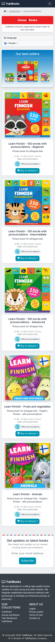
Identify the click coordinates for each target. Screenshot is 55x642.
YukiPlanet (7, 621)
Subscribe (27, 560)
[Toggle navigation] (49, 3)
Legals (32, 608)
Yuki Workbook (9, 618)
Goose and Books (10, 615)
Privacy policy (36, 611)
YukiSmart (7, 611)
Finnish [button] (12, 43)
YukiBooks (27, 635)
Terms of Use (36, 615)
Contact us (34, 618)
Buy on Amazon (28, 170)
